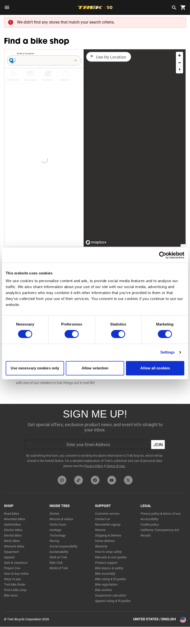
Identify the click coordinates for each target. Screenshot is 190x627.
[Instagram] (62, 480)
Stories (54, 513)
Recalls (146, 535)
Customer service (107, 513)
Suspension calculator (110, 595)
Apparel (9, 557)
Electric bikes (13, 530)
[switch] (72, 334)
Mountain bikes (14, 519)
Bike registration (106, 584)
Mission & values (61, 519)
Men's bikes (12, 541)
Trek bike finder (14, 584)
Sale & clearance (15, 563)
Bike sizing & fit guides (110, 579)
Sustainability (58, 552)
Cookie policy (150, 524)
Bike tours (11, 595)
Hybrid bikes (12, 524)
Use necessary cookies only (35, 368)
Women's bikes (14, 546)
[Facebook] (95, 480)
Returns (100, 530)
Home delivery (105, 541)
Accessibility (149, 519)
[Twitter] (128, 480)
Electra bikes (13, 535)
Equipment (11, 552)
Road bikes (11, 513)
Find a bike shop (15, 590)
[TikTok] (78, 480)
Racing (54, 541)
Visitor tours (57, 524)
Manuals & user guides (111, 557)
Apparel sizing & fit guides (113, 601)
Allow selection (95, 368)
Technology (57, 535)
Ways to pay (12, 579)
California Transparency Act (160, 530)
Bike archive (103, 590)
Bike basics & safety (109, 568)
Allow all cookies (155, 368)
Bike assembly (105, 573)
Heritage (55, 530)
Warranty (101, 546)
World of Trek (58, 568)
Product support (106, 563)
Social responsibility (63, 546)
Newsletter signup (107, 524)
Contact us (102, 519)
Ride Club (56, 563)
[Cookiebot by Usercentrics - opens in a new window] (162, 255)
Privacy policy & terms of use (161, 513)
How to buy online (16, 573)
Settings (167, 352)
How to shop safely (108, 552)
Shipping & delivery (108, 535)
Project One (12, 568)
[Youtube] (111, 480)
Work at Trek (58, 557)
